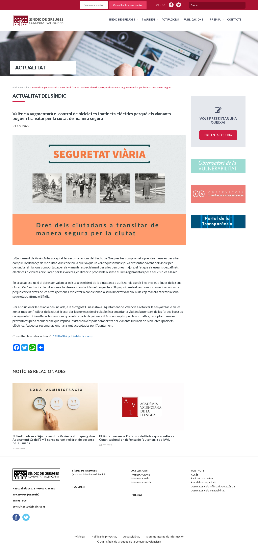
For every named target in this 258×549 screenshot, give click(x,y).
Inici (14, 87)
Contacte (234, 19)
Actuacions (170, 19)
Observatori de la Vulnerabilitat (208, 490)
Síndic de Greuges (121, 19)
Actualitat (24, 87)
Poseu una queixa (94, 5)
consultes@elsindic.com (28, 506)
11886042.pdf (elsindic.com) (73, 336)
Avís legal (79, 536)
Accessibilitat (131, 536)
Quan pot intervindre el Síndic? (88, 474)
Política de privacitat (104, 536)
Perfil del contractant (202, 478)
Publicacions (193, 19)
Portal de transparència (203, 482)
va (157, 5)
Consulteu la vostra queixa (128, 5)
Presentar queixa (218, 135)
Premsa (215, 19)
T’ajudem (148, 19)
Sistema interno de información (165, 536)
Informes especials (141, 482)
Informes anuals (140, 478)
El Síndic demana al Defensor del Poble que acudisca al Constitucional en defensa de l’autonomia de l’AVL (137, 437)
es (163, 5)
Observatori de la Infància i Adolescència (213, 486)
